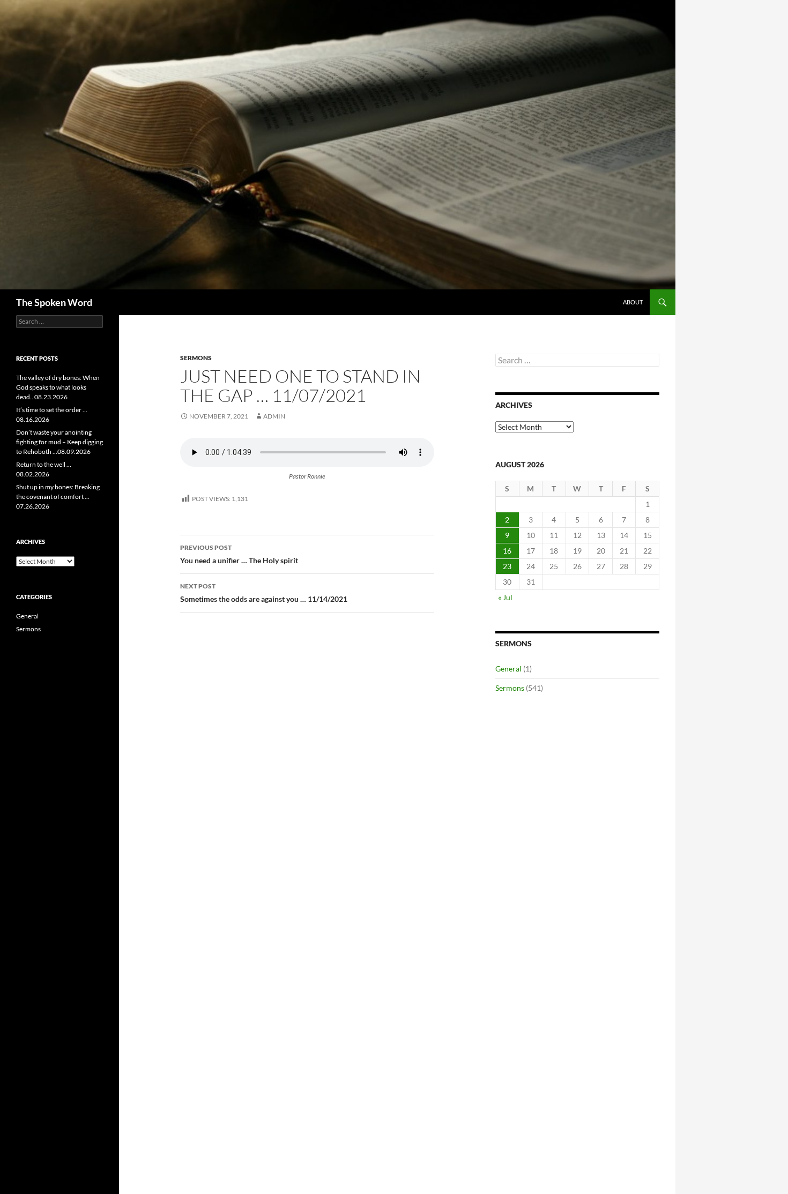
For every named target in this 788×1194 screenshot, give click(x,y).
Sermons (196, 358)
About (633, 301)
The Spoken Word (54, 302)
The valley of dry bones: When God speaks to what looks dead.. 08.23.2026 (58, 387)
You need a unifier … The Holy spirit (239, 554)
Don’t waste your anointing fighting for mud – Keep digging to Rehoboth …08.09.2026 (59, 442)
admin (274, 416)
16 (507, 550)
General (508, 668)
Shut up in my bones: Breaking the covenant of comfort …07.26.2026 (58, 496)
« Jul (505, 597)
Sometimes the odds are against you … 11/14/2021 (263, 592)
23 (507, 566)
